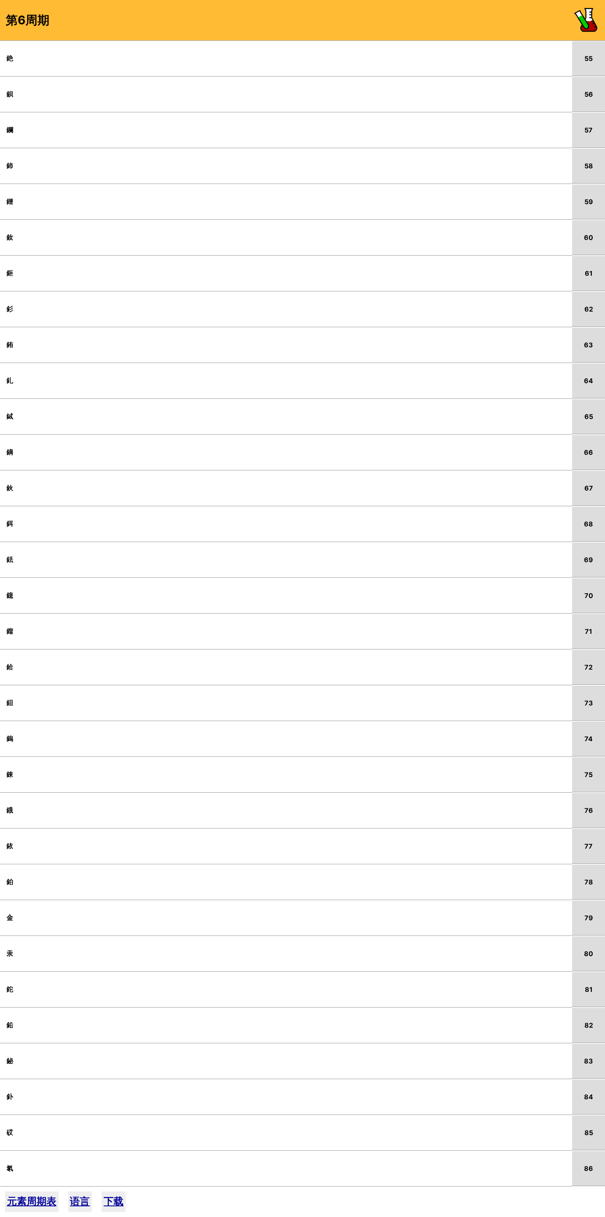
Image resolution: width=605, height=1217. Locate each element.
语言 (80, 1201)
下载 (113, 1201)
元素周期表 (31, 1201)
